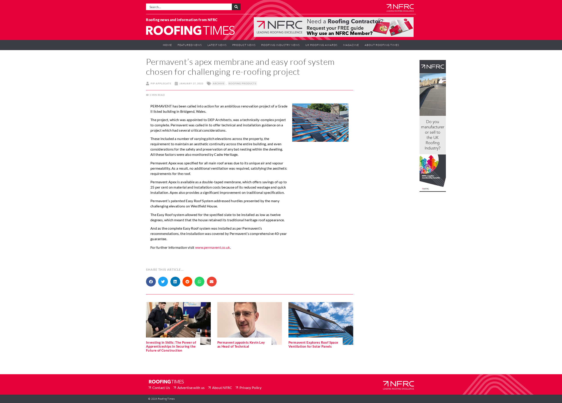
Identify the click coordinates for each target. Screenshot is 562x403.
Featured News (190, 45)
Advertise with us (191, 387)
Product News (244, 45)
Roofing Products (242, 83)
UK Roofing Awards (321, 45)
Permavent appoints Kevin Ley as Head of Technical (241, 344)
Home (167, 45)
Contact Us (161, 387)
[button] (151, 282)
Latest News (217, 45)
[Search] (236, 7)
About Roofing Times (382, 45)
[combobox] (189, 7)
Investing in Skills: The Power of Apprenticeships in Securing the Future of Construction (171, 346)
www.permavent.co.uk (212, 247)
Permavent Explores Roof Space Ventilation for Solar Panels (313, 344)
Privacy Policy (250, 387)
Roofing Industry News (280, 45)
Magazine (351, 45)
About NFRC (222, 387)
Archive (219, 83)
